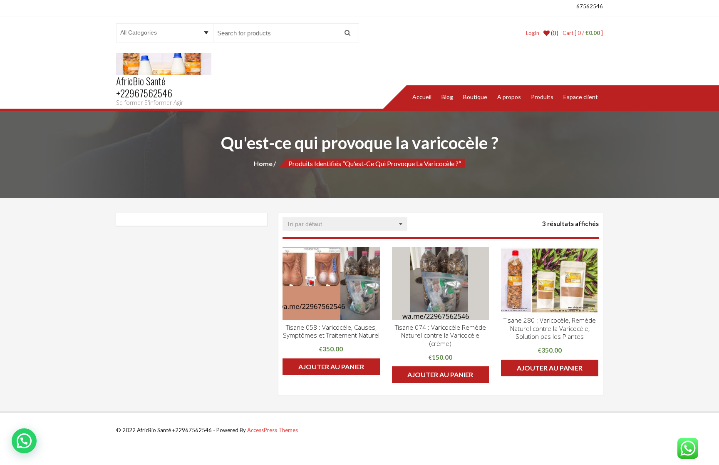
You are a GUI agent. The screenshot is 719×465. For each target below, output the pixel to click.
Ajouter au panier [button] (331, 367)
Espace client (580, 96)
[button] (24, 440)
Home (263, 163)
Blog (447, 96)
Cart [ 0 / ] (583, 33)
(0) (554, 33)
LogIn (532, 33)
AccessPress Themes (272, 430)
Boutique (475, 96)
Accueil (421, 96)
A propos (509, 96)
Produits (542, 96)
